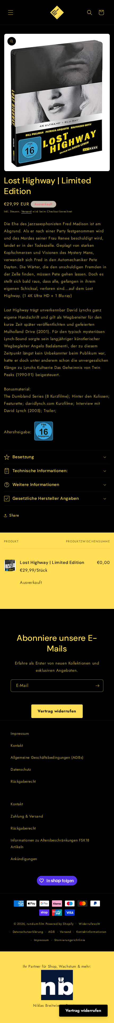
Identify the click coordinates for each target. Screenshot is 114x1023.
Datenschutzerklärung (28, 932)
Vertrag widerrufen (57, 711)
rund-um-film (36, 923)
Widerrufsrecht (89, 924)
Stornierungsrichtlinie (69, 940)
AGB (51, 932)
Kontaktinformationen (91, 932)
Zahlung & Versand (27, 816)
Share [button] (14, 515)
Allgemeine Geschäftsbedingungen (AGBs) (47, 757)
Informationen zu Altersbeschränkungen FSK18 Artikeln (50, 843)
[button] (10, 12)
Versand (26, 211)
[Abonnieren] (97, 685)
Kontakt (17, 745)
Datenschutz (21, 769)
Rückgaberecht (23, 781)
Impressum (20, 733)
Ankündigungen (24, 858)
